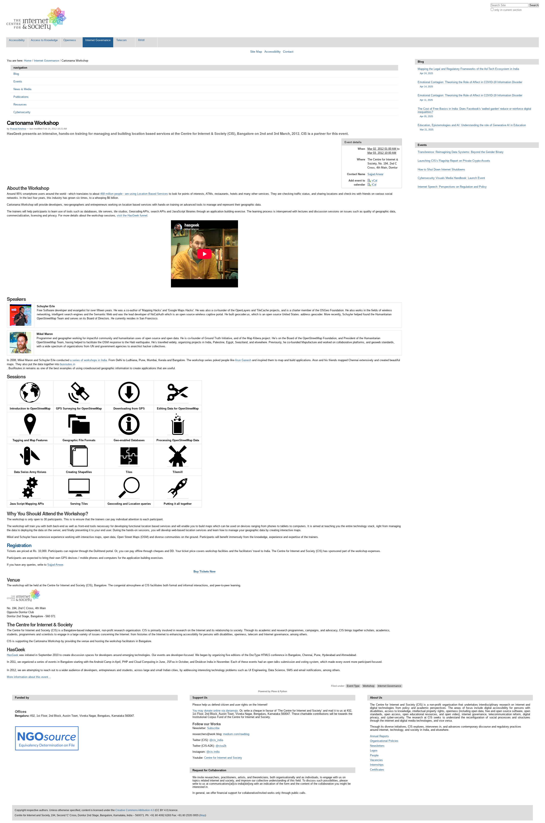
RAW (141, 40)
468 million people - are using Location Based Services (134, 193)
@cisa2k (221, 745)
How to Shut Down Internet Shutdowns (441, 169)
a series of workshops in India (88, 360)
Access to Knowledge (44, 40)
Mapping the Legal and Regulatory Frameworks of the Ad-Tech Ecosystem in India (468, 71)
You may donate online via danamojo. (215, 710)
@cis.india (213, 751)
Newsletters (377, 745)
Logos (373, 750)
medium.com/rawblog (236, 734)
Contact (288, 51)
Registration (19, 545)
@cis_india (216, 740)
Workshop (368, 686)
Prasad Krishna (18, 128)
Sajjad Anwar (375, 174)
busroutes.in (67, 364)
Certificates (377, 769)
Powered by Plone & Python (272, 691)
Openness (69, 40)
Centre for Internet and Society (223, 757)
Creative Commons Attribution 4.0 (134, 810)
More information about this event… (29, 677)
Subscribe (213, 728)
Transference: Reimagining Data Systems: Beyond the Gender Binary (460, 152)
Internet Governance (97, 40)
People (374, 755)
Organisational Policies (384, 740)
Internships (377, 764)
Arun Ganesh (243, 360)
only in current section (508, 10)
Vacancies (376, 760)
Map (202, 815)
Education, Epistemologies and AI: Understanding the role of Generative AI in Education (472, 127)
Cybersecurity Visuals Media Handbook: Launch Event (451, 178)
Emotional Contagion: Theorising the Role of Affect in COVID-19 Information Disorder (470, 84)
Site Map (256, 51)
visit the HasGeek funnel (132, 215)
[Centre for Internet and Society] (37, 19)
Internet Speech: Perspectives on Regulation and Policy (452, 186)
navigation (20, 67)
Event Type (353, 686)
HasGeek (13, 655)
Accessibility (17, 40)
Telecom (121, 40)
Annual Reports (379, 736)
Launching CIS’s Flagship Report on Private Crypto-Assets (454, 160)
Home (27, 60)
